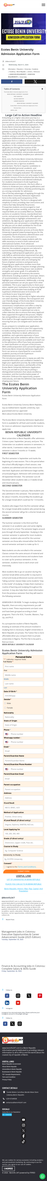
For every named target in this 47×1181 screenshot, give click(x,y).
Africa (22, 925)
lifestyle (15, 923)
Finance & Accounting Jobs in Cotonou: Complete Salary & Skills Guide (23, 967)
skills (24, 929)
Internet (33, 927)
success (30, 929)
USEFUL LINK (13, 110)
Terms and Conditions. (27, 867)
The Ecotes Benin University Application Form (16, 92)
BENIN (28, 925)
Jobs (39, 927)
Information (6, 923)
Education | (20, 69)
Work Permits (40, 929)
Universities (23, 77)
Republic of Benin (14, 929)
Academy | (12, 72)
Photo (4, 929)
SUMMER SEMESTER (19, 101)
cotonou (16, 927)
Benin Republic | (22, 72)
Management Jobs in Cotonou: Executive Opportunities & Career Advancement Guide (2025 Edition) (21, 934)
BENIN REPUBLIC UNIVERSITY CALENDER (17, 94)
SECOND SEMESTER (19, 99)
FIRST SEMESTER (18, 96)
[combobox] (7, 734)
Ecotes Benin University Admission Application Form (24, 105)
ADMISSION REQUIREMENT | (18, 74)
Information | (12, 69)
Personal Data (17, 108)
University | (28, 69)
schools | (30, 72)
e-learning (24, 927)
